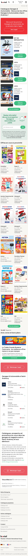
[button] (14, 47)
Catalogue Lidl (4, 505)
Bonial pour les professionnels (8, 529)
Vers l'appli (14, 29)
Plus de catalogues (14, 109)
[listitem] (7, 159)
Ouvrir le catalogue (20, 55)
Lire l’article (14, 358)
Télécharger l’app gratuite (7, 499)
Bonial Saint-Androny (7, 483)
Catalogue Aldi (4, 520)
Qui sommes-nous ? (5, 495)
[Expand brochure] (7, 47)
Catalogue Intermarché (6, 518)
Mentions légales (5, 547)
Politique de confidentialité (20, 547)
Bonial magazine (4, 497)
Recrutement (4, 531)
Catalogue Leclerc (5, 507)
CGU (2, 549)
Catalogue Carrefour (6, 510)
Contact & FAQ (4, 527)
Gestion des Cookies (19, 549)
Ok (23, 127)
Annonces (23, 5)
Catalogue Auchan (5, 516)
